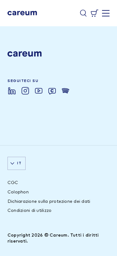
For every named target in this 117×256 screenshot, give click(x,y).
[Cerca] (83, 13)
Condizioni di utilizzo (29, 210)
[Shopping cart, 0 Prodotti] (94, 13)
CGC (12, 183)
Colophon (18, 192)
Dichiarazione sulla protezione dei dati (48, 201)
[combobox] (16, 163)
